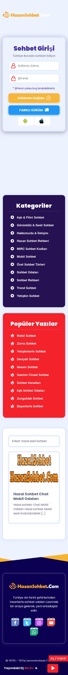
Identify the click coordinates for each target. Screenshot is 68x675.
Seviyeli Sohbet (27, 359)
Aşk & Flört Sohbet (30, 217)
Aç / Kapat (58, 658)
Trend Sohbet (26, 288)
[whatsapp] (34, 631)
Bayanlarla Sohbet (29, 406)
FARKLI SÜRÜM (31, 110)
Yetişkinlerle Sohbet (31, 351)
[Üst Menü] (60, 14)
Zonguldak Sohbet (29, 398)
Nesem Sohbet (27, 367)
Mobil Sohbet (26, 256)
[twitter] (28, 621)
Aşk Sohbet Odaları (30, 390)
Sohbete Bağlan (31, 98)
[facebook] (16, 621)
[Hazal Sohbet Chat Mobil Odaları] (34, 469)
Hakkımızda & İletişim (32, 233)
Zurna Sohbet (26, 343)
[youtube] (52, 621)
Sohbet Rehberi (27, 280)
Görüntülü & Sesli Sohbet (35, 225)
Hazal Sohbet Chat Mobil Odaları (30, 496)
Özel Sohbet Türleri (30, 264)
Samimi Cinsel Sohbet (32, 375)
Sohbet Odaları (27, 272)
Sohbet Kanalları (28, 383)
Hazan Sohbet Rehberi (32, 241)
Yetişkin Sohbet (27, 296)
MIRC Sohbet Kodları (31, 249)
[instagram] (40, 621)
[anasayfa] (26, 15)
